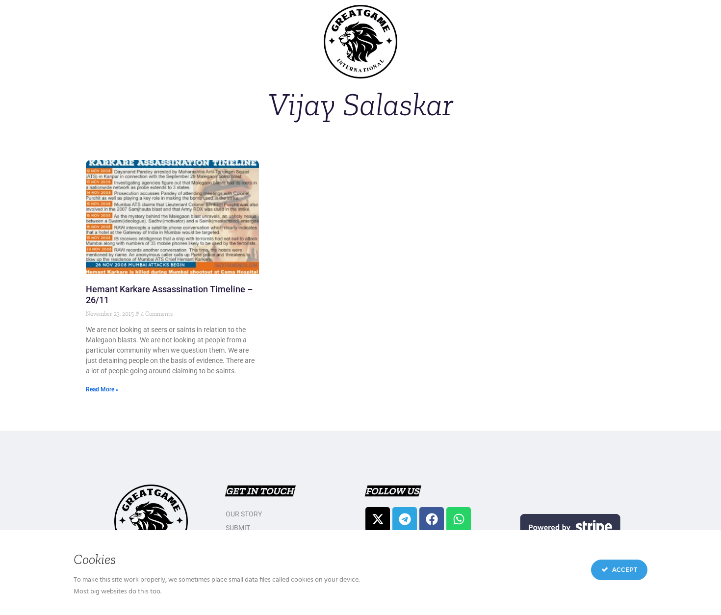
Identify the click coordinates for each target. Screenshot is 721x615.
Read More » (102, 389)
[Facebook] (431, 519)
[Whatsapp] (458, 519)
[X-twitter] (377, 519)
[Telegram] (404, 519)
